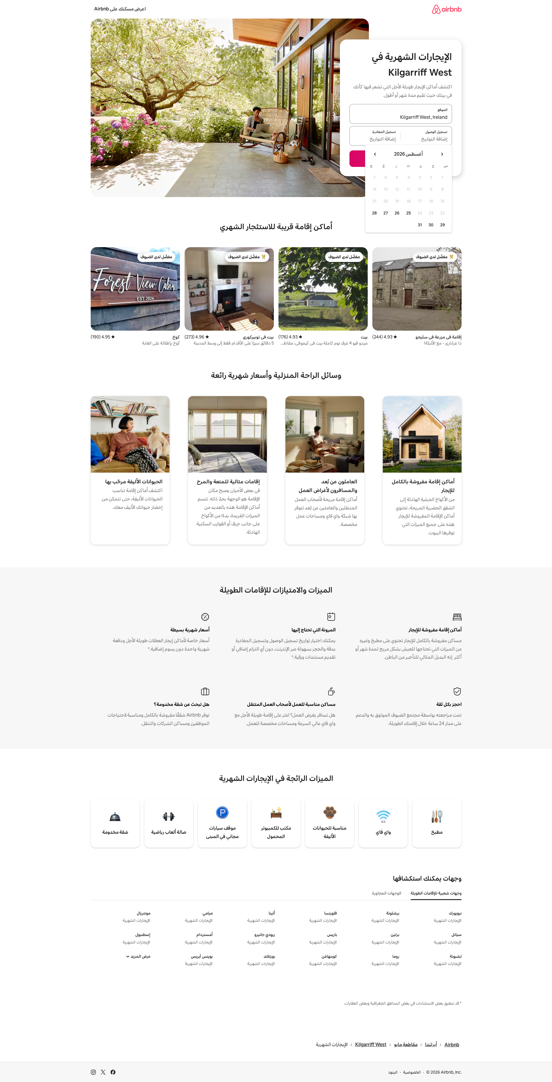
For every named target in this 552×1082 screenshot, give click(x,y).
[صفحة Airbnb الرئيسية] (447, 9)
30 (431, 224)
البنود (393, 1072)
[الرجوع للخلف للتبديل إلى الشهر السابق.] (442, 154)
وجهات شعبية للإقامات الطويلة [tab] (436, 893)
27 (385, 213)
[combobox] (400, 117)
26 (397, 213)
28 (374, 213)
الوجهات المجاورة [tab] (386, 893)
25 (408, 213)
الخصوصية (412, 1072)
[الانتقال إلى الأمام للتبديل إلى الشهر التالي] (375, 154)
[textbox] (426, 139)
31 (420, 224)
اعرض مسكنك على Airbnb (120, 9)
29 (442, 224)
